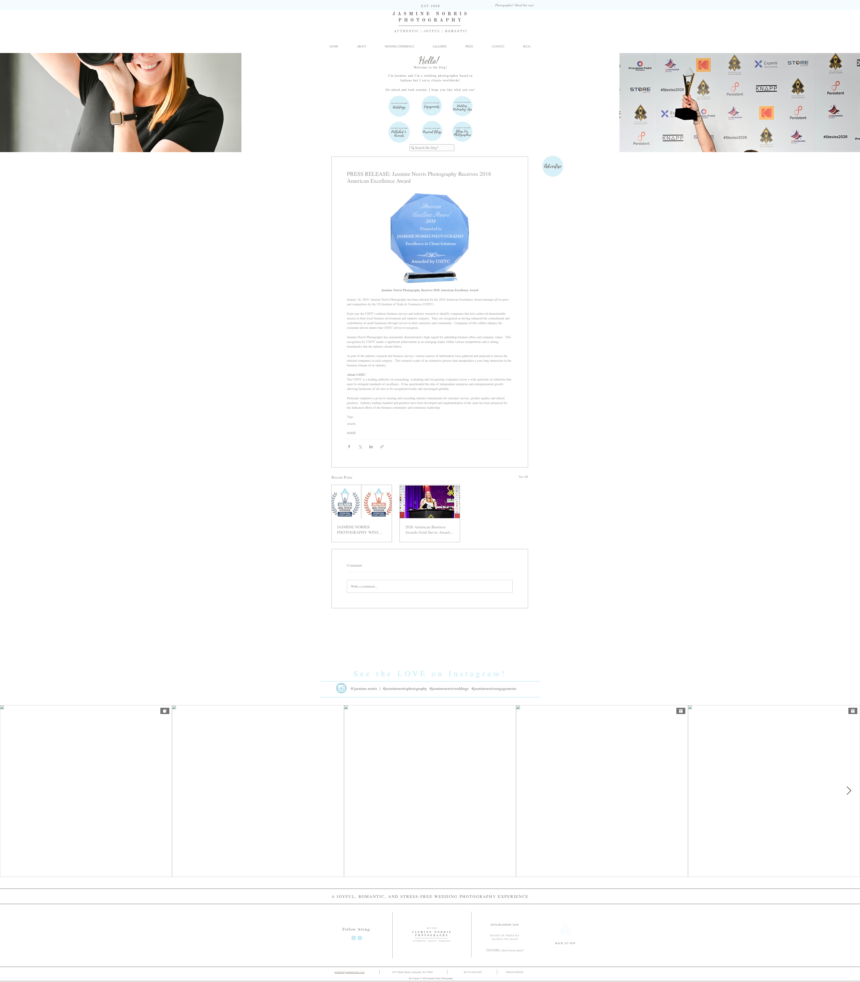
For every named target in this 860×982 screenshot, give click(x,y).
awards (351, 423)
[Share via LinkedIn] (371, 446)
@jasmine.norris (363, 688)
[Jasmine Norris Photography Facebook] (360, 938)
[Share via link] (382, 446)
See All (523, 476)
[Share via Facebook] (349, 446)
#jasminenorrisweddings (449, 688)
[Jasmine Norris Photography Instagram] (353, 938)
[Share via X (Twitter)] (360, 446)
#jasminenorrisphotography (405, 688)
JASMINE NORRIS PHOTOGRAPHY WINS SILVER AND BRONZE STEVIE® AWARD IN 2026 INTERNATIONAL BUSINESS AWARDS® (360, 529)
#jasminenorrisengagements (493, 688)
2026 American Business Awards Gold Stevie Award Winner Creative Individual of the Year (429, 529)
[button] (439, 46)
